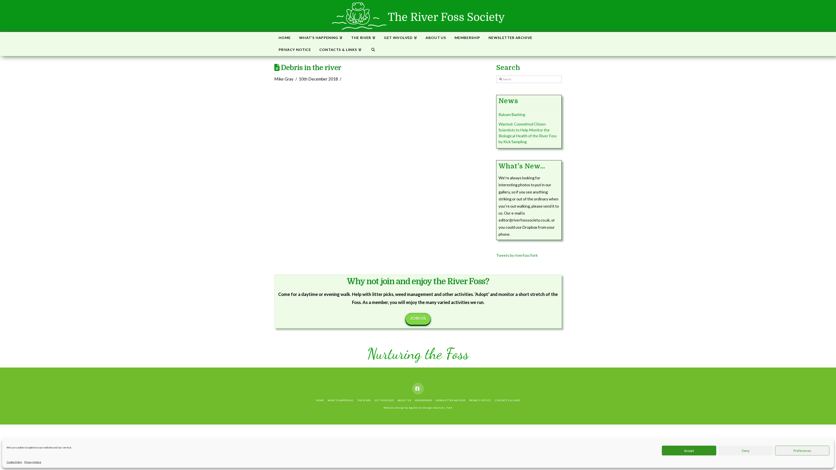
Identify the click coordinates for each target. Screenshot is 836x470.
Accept (689, 451)
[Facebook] (418, 388)
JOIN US (418, 318)
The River (364, 400)
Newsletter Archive (450, 400)
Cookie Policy (14, 462)
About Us (404, 400)
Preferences (802, 451)
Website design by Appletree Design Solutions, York (418, 407)
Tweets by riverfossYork (517, 255)
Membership (423, 400)
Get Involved (384, 400)
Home (320, 400)
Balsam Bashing (512, 114)
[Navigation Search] (373, 50)
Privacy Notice (32, 462)
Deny (746, 451)
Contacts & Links (507, 400)
